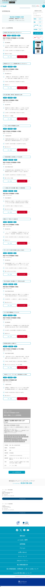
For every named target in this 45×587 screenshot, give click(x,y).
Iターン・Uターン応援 (8, 438)
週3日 (6, 436)
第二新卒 (26, 436)
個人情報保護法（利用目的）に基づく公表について (22, 569)
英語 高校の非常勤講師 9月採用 (11, 425)
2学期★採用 (16, 436)
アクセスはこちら (22, 498)
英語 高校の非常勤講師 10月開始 (11, 193)
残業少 (6, 441)
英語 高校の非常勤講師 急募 (10, 380)
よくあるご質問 (22, 540)
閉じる (44, 2)
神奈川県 (5, 159)
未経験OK (21, 436)
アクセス (22, 548)
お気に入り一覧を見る (38, 37)
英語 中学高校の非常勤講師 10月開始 (12, 131)
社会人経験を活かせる (17, 438)
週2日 (16, 441)
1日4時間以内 (11, 441)
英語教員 (14, 435)
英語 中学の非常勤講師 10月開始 (11, 224)
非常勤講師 (14, 35)
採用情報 (22, 544)
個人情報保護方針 (22, 564)
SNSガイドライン (22, 560)
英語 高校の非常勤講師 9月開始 (10, 69)
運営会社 (22, 536)
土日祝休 (10, 436)
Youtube (28, 530)
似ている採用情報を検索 (17, 472)
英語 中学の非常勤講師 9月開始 (10, 255)
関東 (5, 435)
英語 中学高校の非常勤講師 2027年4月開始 (13, 38)
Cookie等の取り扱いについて (22, 573)
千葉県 (5, 128)
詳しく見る (10, 56)
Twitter (20, 530)
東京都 (9, 35)
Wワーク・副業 (21, 441)
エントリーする (22, 56)
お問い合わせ (22, 552)
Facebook (17, 530)
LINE (24, 530)
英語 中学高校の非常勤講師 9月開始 (12, 162)
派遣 (19, 35)
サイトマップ (22, 556)
